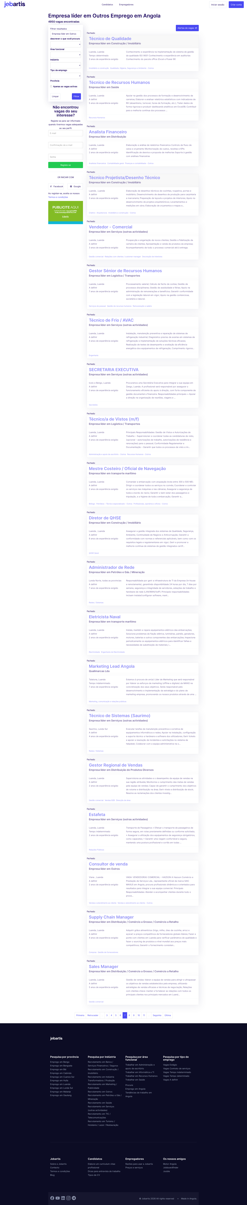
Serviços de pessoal (97, 306)
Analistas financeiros (97, 163)
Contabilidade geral (115, 163)
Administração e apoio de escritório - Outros (107, 454)
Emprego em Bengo (59, 1062)
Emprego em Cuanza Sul (62, 1077)
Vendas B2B (110, 800)
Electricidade (94, 652)
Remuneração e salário (142, 306)
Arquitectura (102, 213)
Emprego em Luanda (60, 1084)
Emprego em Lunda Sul (61, 1088)
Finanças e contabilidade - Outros (139, 163)
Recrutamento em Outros (100, 1091)
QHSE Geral (94, 553)
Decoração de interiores (152, 257)
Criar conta (236, 4)
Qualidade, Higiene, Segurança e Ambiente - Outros (132, 68)
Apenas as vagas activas (65, 86)
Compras (92, 952)
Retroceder (92, 1015)
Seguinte (157, 1015)
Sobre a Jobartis (58, 1164)
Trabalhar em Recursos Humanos (141, 1076)
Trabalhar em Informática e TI (139, 1072)
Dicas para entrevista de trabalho (104, 1171)
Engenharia (93, 355)
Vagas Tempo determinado (176, 1076)
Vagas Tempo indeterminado (177, 1072)
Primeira (80, 1015)
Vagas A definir (170, 1079)
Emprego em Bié (58, 1069)
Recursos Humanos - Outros (139, 454)
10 (139, 1015)
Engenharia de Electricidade (113, 652)
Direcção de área (123, 800)
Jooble (166, 1171)
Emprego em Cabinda (60, 1073)
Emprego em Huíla (59, 1080)
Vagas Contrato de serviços (176, 1068)
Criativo (92, 213)
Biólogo (92, 504)
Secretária (93, 405)
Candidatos (107, 4)
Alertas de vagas (186, 28)
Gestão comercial (96, 257)
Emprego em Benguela (61, 1065)
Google (77, 186)
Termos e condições (58, 197)
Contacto (54, 1167)
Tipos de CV (94, 1175)
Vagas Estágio (170, 1064)
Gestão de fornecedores (108, 952)
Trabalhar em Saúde (135, 1079)
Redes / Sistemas (96, 603)
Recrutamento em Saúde (100, 1102)
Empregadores (126, 4)
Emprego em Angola (135, 1089)
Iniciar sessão (217, 4)
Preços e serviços (134, 1167)
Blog (52, 1175)
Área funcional (57, 49)
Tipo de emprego (58, 70)
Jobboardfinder (170, 1167)
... (102, 1015)
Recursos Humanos (97, 118)
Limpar (55, 96)
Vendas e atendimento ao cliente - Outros (135, 903)
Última (168, 1015)
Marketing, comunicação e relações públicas (107, 701)
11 (144, 1015)
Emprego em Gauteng (61, 1095)
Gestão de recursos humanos (119, 306)
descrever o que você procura (65, 38)
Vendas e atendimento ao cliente (102, 903)
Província (54, 80)
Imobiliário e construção (99, 68)
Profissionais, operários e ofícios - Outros (151, 504)
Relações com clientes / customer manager (123, 257)
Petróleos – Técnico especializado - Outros (114, 504)
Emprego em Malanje (60, 1091)
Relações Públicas (96, 850)
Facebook (58, 186)
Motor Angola (170, 1164)
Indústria (54, 59)
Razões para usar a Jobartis (139, 1164)
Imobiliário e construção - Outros (122, 213)
